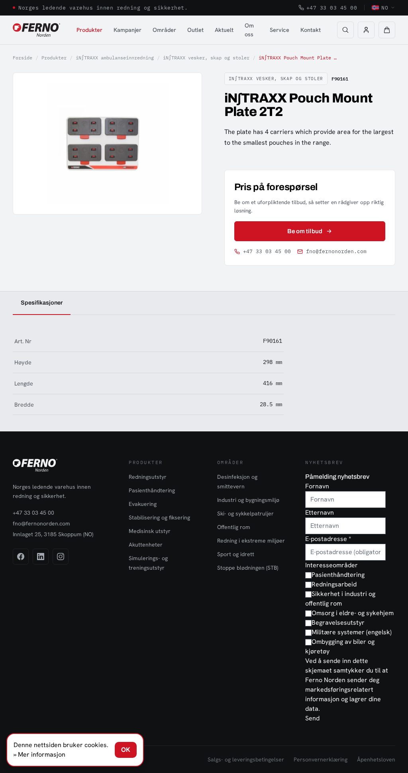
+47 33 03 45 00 (331, 7)
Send (312, 718)
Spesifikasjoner (42, 302)
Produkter (89, 29)
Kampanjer (127, 29)
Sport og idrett (235, 554)
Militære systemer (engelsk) (352, 632)
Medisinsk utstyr (150, 531)
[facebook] (21, 557)
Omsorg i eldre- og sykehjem (353, 613)
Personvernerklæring (320, 759)
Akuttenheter (146, 544)
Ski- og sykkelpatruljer (245, 513)
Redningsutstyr (148, 476)
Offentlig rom (233, 527)
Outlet (195, 29)
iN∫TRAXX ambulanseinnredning (115, 58)
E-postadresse (328, 539)
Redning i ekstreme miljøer (251, 540)
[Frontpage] (36, 30)
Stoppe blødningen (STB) (247, 567)
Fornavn (317, 486)
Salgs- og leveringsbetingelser (246, 759)
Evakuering (143, 503)
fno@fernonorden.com (336, 251)
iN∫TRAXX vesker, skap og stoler (206, 58)
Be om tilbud (304, 231)
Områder (164, 29)
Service (279, 29)
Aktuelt (224, 29)
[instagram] (61, 557)
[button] (387, 30)
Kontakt (310, 29)
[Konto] (366, 30)
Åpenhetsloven (376, 759)
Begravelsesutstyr (338, 622)
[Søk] (345, 30)
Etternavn (319, 512)
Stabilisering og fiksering (159, 517)
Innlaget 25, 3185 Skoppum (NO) (53, 534)
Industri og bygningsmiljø (248, 500)
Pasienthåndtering (152, 490)
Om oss (249, 30)
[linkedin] (41, 557)
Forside (22, 58)
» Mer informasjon (39, 754)
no (384, 7)
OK (125, 749)
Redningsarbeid (334, 584)
